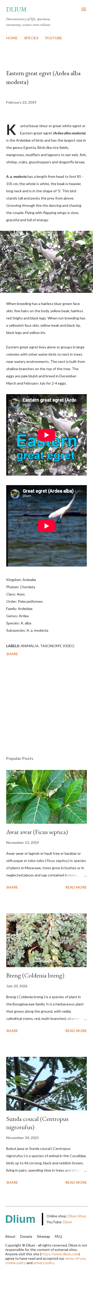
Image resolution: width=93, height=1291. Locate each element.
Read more (76, 887)
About (10, 1236)
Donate (26, 1236)
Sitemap (43, 1236)
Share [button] (12, 654)
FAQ (58, 1236)
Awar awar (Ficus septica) (37, 832)
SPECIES (31, 38)
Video (68, 646)
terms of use (75, 1258)
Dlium (16, 9)
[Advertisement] (46, 707)
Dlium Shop (77, 1216)
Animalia (29, 646)
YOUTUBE (53, 38)
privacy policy (44, 1263)
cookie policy (15, 1263)
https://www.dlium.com (60, 1254)
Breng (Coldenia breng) (35, 975)
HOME (12, 38)
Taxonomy (50, 646)
